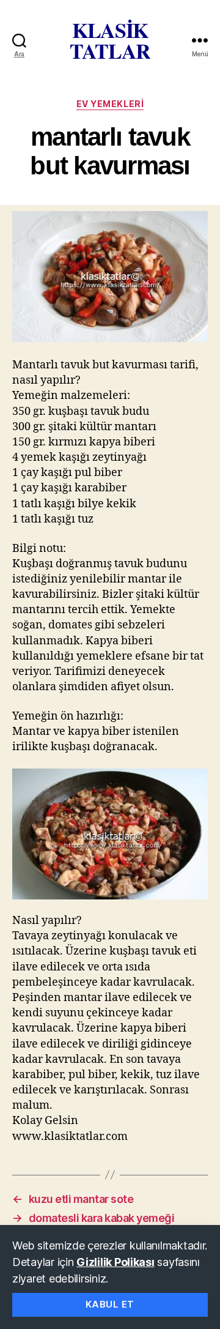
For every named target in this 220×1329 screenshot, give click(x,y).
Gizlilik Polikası (115, 1262)
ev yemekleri (110, 104)
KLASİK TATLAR (110, 40)
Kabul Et (110, 1304)
